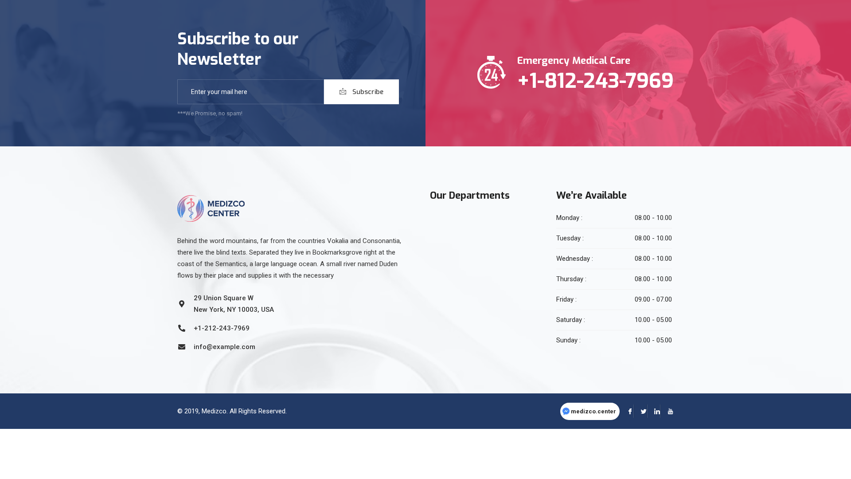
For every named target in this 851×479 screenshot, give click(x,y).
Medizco (214, 411)
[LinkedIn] (653, 411)
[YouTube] (667, 411)
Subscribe (367, 91)
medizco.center (593, 411)
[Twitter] (640, 411)
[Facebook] (627, 411)
